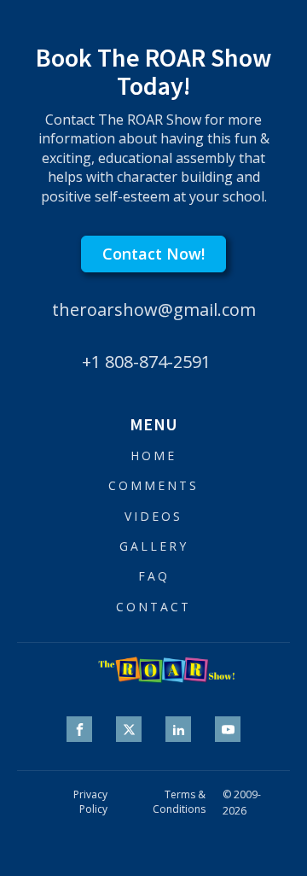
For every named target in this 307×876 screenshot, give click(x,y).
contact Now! (153, 253)
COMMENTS (153, 485)
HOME (153, 455)
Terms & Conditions (179, 802)
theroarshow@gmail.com (154, 309)
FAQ (154, 575)
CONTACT (153, 606)
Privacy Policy (90, 802)
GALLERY (153, 546)
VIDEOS (153, 516)
